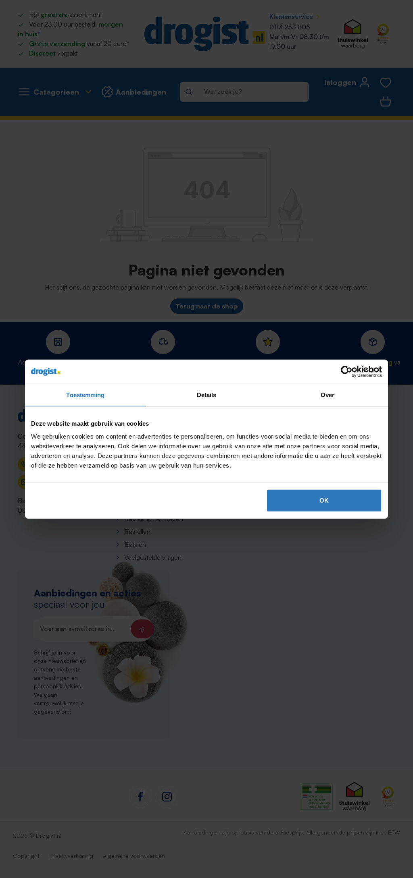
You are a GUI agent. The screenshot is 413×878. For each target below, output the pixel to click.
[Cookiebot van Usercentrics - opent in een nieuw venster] (346, 372)
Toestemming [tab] (85, 394)
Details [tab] (207, 394)
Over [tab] (327, 394)
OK (324, 500)
